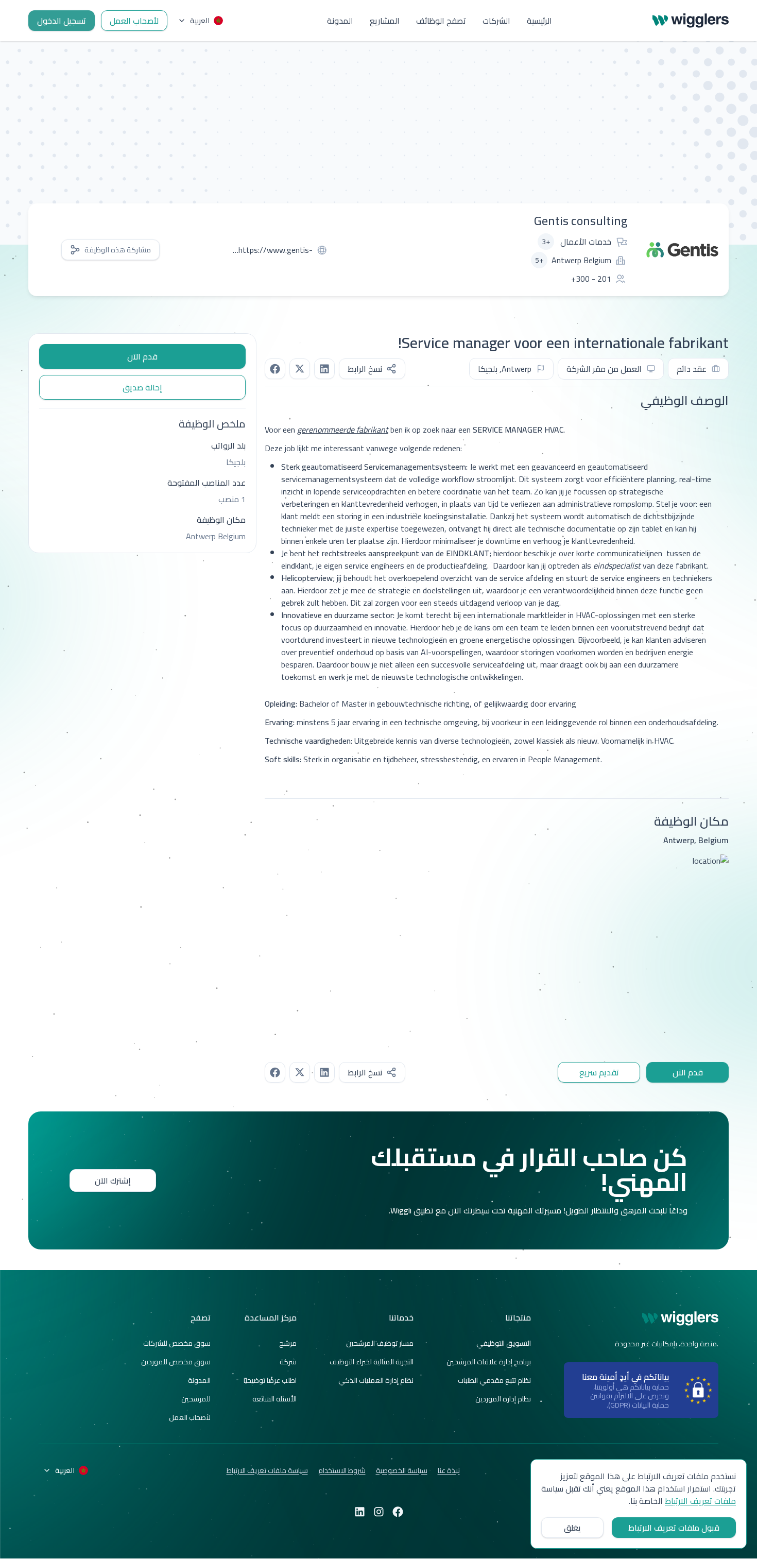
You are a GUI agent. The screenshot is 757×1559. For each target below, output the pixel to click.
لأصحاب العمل (134, 20)
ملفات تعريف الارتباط (700, 1501)
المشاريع (385, 20)
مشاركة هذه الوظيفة (117, 249)
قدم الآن (688, 1072)
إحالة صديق (142, 387)
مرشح (288, 1343)
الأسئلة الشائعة (274, 1399)
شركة (288, 1361)
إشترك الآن (113, 1180)
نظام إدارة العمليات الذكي (376, 1380)
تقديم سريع (599, 1072)
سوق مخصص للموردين (176, 1361)
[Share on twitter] (299, 368)
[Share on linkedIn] (324, 368)
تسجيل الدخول (61, 20)
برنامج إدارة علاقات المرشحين (488, 1361)
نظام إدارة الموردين (503, 1399)
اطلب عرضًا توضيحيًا (270, 1380)
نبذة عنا (449, 1470)
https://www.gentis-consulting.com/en (275, 250)
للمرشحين (196, 1399)
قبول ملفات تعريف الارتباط (673, 1527)
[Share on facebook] (275, 368)
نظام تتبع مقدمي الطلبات (494, 1380)
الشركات (496, 20)
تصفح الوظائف (441, 20)
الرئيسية (539, 20)
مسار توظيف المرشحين (380, 1343)
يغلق (572, 1527)
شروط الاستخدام (342, 1470)
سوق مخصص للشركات (177, 1343)
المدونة (340, 20)
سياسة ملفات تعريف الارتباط (267, 1470)
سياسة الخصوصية (401, 1470)
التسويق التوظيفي (503, 1343)
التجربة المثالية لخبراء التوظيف (372, 1361)
